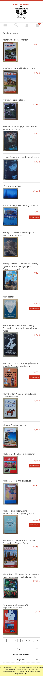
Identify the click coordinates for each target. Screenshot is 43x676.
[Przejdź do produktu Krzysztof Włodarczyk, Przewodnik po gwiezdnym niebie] (10, 141)
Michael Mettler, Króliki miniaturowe (19, 454)
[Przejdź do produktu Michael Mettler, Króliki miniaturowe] (10, 465)
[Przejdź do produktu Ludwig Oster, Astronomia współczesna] (10, 169)
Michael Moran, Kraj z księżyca (17, 480)
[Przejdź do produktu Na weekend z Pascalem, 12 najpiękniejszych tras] (10, 622)
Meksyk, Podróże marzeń (14, 425)
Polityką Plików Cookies (13, 669)
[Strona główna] (21, 12)
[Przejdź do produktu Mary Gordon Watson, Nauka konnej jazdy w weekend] (10, 408)
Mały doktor (8, 296)
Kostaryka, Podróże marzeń (15, 39)
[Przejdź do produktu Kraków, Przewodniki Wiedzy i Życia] (10, 81)
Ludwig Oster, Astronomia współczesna (21, 157)
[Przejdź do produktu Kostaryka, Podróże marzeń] (10, 52)
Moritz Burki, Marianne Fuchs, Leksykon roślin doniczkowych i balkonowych (21, 575)
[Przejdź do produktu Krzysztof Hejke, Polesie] (10, 111)
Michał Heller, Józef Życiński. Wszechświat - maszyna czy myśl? (18, 512)
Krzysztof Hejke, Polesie (14, 100)
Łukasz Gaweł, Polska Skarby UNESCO (20, 205)
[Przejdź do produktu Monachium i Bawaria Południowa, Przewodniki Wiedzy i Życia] (10, 556)
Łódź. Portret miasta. (12, 186)
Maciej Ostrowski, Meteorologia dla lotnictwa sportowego (19, 234)
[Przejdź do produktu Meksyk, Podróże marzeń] (10, 437)
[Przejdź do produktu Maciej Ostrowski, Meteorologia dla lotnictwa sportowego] (10, 247)
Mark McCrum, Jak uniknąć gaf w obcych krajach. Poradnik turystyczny (21, 364)
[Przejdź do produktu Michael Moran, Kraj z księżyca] (10, 494)
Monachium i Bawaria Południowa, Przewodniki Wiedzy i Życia (19, 541)
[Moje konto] (27, 25)
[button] (5, 25)
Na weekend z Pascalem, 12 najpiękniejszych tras (15, 606)
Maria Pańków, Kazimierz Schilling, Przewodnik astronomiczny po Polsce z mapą (21, 328)
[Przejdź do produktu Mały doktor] (10, 309)
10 (38, 641)
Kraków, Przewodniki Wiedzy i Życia (19, 68)
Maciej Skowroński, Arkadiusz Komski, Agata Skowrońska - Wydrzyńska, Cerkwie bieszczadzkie (20, 266)
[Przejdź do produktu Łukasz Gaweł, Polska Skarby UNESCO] (10, 216)
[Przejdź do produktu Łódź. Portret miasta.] (10, 193)
